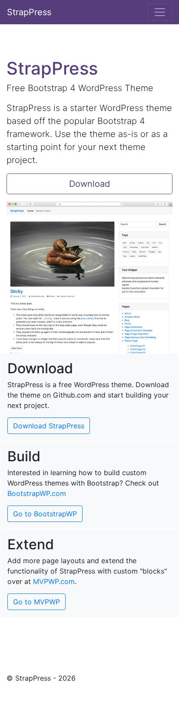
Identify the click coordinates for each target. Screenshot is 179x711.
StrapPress (29, 12)
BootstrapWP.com (36, 493)
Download (89, 184)
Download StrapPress (48, 425)
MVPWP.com (54, 581)
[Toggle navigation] (160, 12)
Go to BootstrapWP (45, 513)
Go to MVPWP (36, 601)
